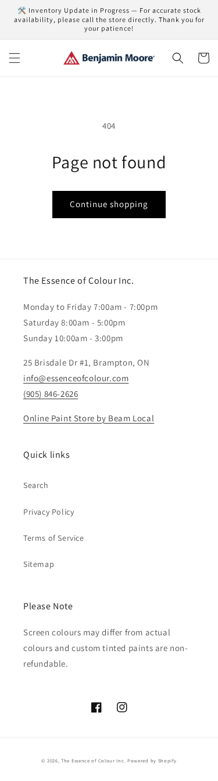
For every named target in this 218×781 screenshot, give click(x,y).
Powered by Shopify (152, 760)
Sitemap (38, 564)
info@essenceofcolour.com (75, 378)
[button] (14, 58)
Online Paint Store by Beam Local (88, 418)
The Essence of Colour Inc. (93, 760)
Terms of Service (53, 538)
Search (36, 485)
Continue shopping (109, 203)
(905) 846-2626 (50, 393)
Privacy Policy (48, 512)
